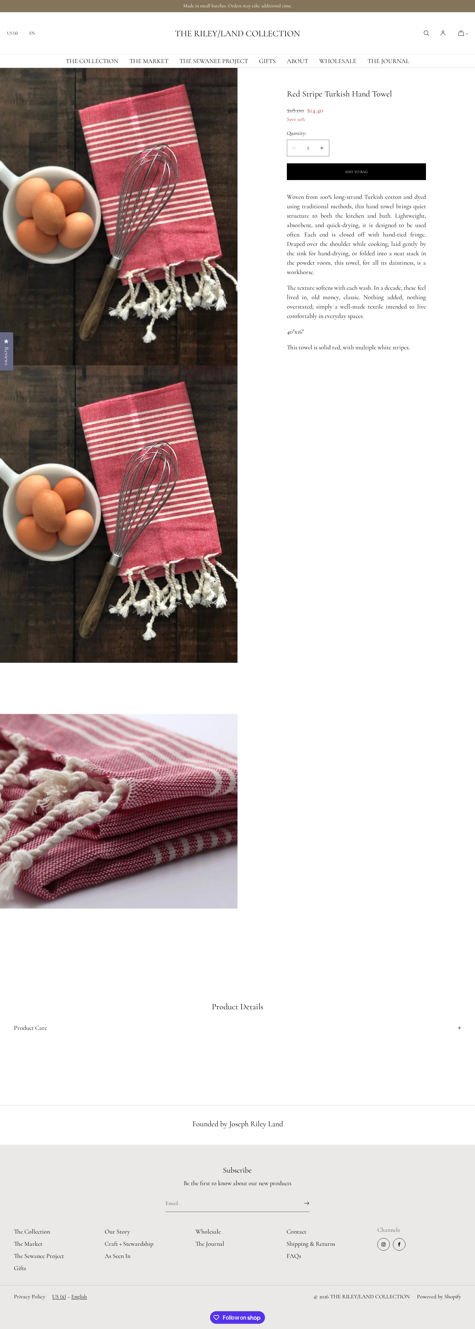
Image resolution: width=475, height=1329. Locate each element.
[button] (426, 33)
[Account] (443, 33)
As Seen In (117, 1256)
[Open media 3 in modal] (119, 811)
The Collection (92, 61)
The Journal (388, 61)
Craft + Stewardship (129, 1244)
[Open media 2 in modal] (119, 514)
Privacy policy (29, 1296)
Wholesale (337, 61)
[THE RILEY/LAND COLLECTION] (237, 33)
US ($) (12, 33)
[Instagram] (383, 1244)
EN (32, 33)
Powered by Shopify (439, 1296)
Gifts (267, 61)
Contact (296, 1231)
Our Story (117, 1231)
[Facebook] (399, 1244)
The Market (148, 61)
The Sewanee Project (213, 61)
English (79, 1296)
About (297, 61)
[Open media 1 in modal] (119, 216)
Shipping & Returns (311, 1244)
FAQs (294, 1256)
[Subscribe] (300, 1203)
